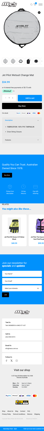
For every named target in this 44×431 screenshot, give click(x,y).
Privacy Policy (6, 414)
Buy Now (22, 106)
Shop (3, 411)
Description (9, 120)
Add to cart (29, 98)
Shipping (37, 414)
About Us (10, 411)
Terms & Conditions (19, 414)
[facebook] (6, 360)
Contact (22, 411)
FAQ (28, 411)
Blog (16, 411)
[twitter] (12, 360)
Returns (29, 414)
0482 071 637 (21, 325)
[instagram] (17, 360)
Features (8, 140)
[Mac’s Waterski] (9, 4)
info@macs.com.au (11, 348)
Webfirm (34, 418)
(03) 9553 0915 (10, 337)
